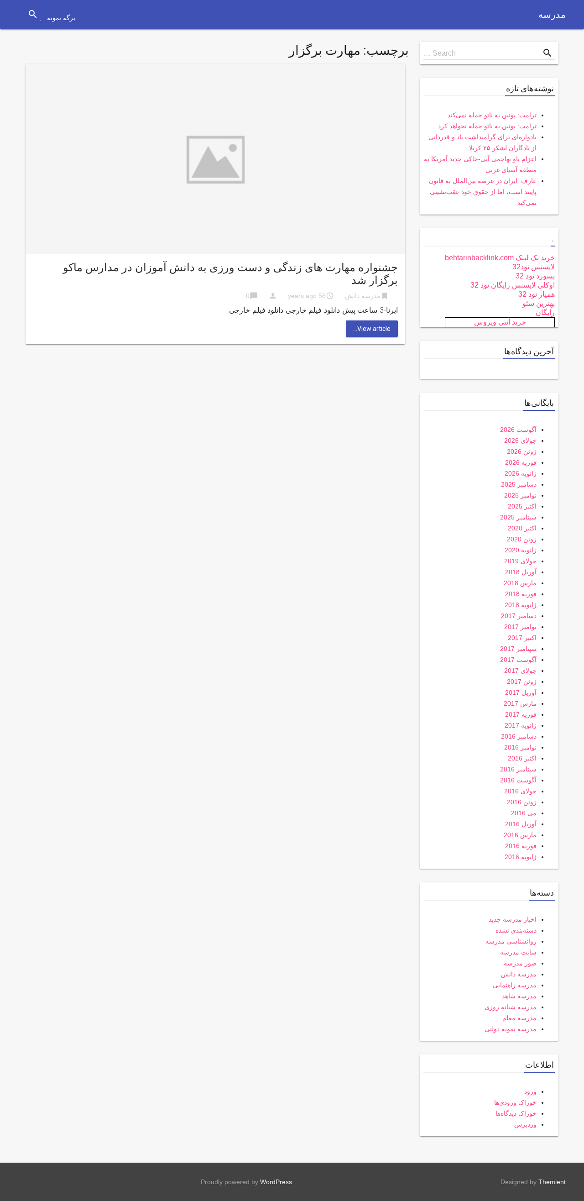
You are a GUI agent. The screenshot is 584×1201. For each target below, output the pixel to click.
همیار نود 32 (536, 294)
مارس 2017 (520, 703)
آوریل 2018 (521, 572)
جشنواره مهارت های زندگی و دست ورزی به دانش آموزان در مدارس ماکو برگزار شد (230, 274)
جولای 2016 (520, 791)
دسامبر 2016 (519, 736)
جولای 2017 (520, 670)
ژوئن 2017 (522, 681)
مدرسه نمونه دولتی (511, 1029)
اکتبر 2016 (522, 758)
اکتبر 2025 (522, 506)
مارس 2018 (520, 583)
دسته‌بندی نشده (516, 930)
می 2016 (524, 813)
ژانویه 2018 (521, 604)
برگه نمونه (61, 17)
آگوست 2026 (518, 429)
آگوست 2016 (518, 780)
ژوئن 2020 (522, 539)
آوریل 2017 (521, 692)
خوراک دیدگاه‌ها (516, 1113)
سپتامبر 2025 (518, 517)
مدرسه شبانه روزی (511, 1007)
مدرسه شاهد (519, 996)
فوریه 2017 (521, 714)
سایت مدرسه (518, 952)
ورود (530, 1091)
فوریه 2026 (521, 462)
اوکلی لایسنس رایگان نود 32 (512, 285)
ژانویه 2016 (521, 856)
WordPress (276, 1181)
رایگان (545, 312)
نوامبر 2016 (520, 747)
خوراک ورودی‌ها (515, 1102)
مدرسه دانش (363, 295)
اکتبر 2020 (522, 528)
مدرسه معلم (519, 1018)
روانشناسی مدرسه (511, 941)
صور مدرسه (520, 963)
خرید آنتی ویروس (500, 322)
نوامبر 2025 (520, 495)
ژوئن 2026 (522, 451)
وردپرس (525, 1124)
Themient (552, 1181)
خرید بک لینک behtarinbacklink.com (500, 258)
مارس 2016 (520, 835)
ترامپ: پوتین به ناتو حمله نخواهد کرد (487, 126)
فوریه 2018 (521, 594)
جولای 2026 (520, 440)
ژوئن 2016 (522, 802)
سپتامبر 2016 (518, 769)
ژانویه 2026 (521, 473)
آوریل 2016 (521, 824)
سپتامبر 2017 (518, 648)
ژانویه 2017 (521, 725)
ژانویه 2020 (521, 550)
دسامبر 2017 (519, 615)
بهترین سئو (538, 303)
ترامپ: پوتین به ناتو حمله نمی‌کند (492, 115)
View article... (372, 328)
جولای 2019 (520, 561)
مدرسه (552, 14)
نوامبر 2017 (520, 626)
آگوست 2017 (518, 659)
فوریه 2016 (521, 846)
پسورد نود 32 (535, 276)
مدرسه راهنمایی (515, 985)
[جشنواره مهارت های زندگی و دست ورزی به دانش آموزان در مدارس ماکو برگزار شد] (215, 158)
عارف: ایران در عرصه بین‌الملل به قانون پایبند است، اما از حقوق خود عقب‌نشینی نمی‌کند (483, 191)
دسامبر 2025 (519, 484)
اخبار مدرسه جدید (513, 919)
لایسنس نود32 (533, 267)
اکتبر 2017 (522, 637)
